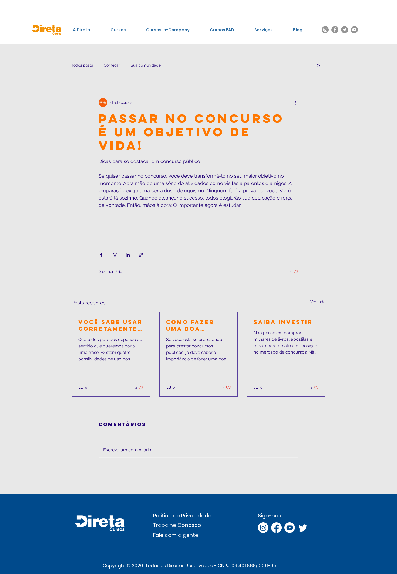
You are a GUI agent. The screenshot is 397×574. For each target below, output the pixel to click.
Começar (112, 65)
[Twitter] (344, 29)
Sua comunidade (146, 65)
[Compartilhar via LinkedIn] (127, 254)
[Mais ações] (295, 102)
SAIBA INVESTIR (283, 321)
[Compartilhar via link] (140, 254)
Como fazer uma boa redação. (190, 325)
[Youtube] (289, 527)
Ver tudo (317, 302)
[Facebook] (334, 29)
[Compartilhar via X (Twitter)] (114, 254)
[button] (318, 65)
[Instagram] (325, 29)
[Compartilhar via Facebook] (101, 254)
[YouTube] (354, 29)
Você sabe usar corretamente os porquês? (110, 325)
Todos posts (82, 65)
